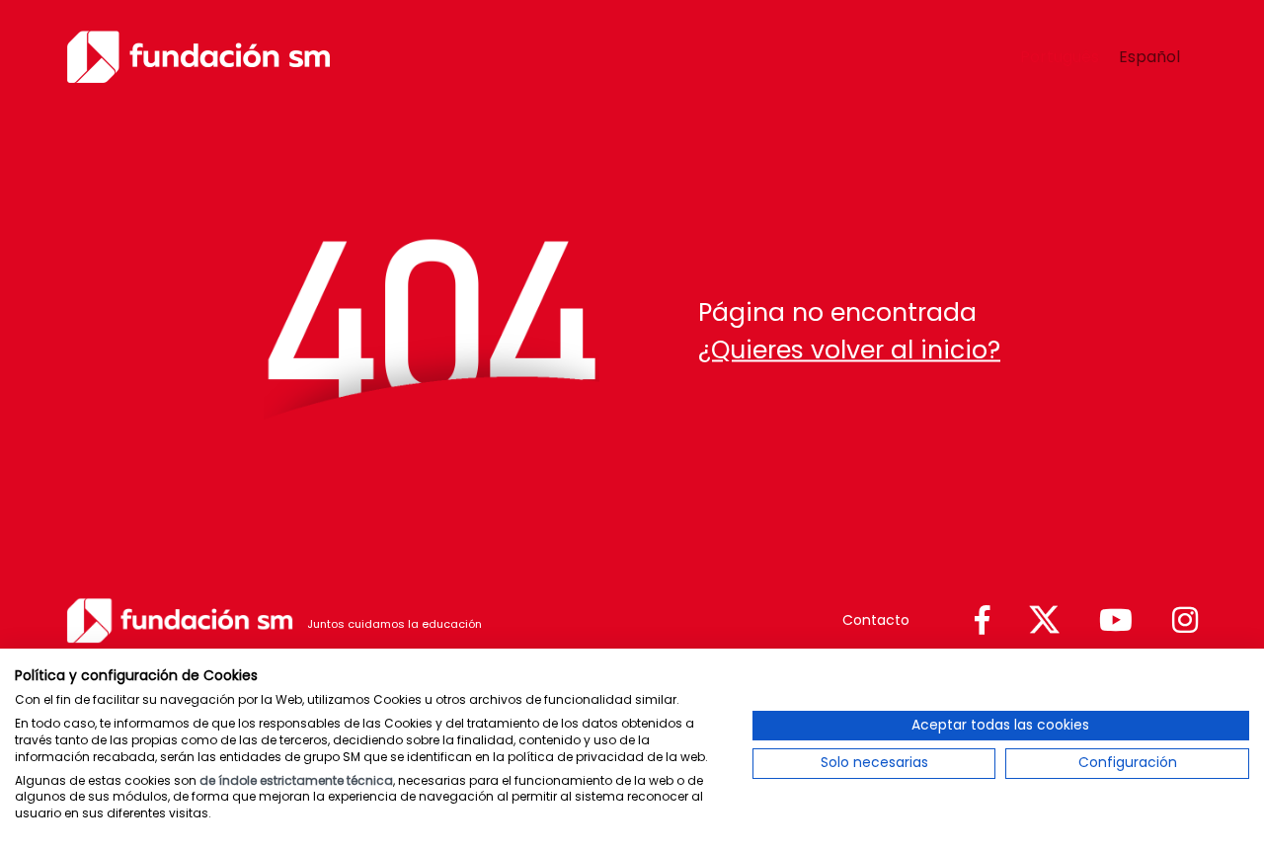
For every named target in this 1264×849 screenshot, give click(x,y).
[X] (1044, 620)
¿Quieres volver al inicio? (849, 349)
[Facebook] (982, 621)
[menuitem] (1059, 57)
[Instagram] (1185, 621)
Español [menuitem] (1149, 55)
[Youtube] (1116, 621)
